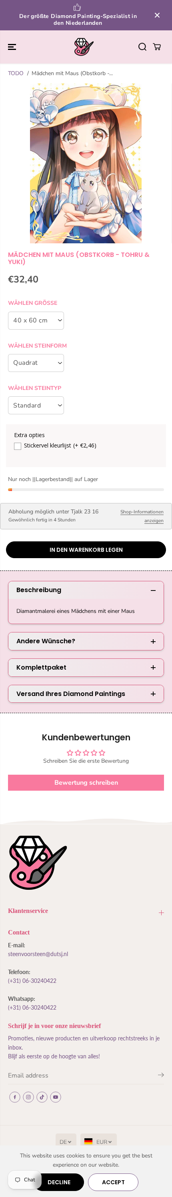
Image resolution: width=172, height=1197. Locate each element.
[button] (13, 47)
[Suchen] (142, 47)
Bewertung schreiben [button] (86, 782)
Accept (113, 1182)
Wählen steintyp (34, 388)
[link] (86, 862)
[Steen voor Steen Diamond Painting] (84, 47)
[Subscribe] (161, 1076)
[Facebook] (15, 1097)
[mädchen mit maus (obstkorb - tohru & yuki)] (86, 163)
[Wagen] (157, 47)
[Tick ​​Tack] (42, 1097)
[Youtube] (55, 1097)
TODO (16, 73)
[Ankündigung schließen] (157, 15)
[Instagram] (28, 1097)
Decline (59, 1182)
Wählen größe (32, 303)
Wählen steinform (37, 346)
